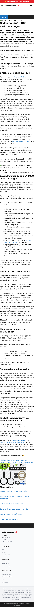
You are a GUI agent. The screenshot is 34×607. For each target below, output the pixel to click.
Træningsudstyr (6, 574)
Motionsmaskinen (10, 5)
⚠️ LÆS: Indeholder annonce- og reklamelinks (17, 1)
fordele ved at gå (18, 77)
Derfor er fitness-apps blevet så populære (14, 509)
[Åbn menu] (31, 5)
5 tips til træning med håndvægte (11, 514)
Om (3, 549)
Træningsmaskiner (7, 577)
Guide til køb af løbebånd (9, 519)
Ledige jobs (5, 582)
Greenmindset (6, 566)
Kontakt (4, 552)
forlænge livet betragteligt (21, 141)
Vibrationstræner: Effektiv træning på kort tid (15, 491)
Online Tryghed (6, 563)
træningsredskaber (20, 440)
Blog (3, 579)
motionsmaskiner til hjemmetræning (12, 442)
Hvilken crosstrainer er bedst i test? (12, 504)
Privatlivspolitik (6, 555)
